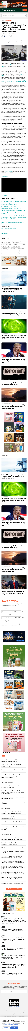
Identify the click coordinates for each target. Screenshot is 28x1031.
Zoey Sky (8, 381)
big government (14, 39)
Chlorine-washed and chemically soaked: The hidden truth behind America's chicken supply (12, 838)
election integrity (19, 40)
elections (3, 41)
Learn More (6, 1027)
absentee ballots (7, 39)
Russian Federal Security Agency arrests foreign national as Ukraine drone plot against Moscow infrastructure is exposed (12, 776)
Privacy (8, 1011)
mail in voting (14, 41)
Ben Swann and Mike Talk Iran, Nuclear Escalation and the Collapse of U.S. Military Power (12, 931)
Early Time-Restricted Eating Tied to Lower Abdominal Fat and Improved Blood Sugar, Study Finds (12, 879)
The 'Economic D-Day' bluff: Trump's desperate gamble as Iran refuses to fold (12, 817)
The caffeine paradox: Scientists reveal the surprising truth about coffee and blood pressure (12, 862)
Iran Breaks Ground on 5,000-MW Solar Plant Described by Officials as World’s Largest (11, 857)
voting (23, 42)
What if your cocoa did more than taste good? (12, 847)
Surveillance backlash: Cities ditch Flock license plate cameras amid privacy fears (12, 884)
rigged (8, 42)
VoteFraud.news (8, 171)
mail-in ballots (20, 41)
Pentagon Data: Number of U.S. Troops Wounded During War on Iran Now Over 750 (12, 760)
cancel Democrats (21, 39)
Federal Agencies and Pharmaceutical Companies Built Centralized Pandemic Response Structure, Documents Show (12, 792)
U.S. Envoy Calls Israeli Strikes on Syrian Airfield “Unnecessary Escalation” (12, 781)
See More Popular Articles (14, 888)
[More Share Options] (11, 36)
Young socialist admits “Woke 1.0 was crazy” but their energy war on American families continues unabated (12, 828)
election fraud (13, 40)
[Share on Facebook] (7, 36)
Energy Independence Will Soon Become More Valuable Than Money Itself (13, 949)
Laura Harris (9, 33)
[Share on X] (9, 36)
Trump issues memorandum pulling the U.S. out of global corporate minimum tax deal (13, 360)
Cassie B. (9, 286)
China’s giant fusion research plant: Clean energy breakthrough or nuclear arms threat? (13, 337)
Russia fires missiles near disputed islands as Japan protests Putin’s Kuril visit (13, 786)
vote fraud (12, 42)
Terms (11, 1011)
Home (2, 20)
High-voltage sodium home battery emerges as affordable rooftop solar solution (12, 843)
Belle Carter (9, 403)
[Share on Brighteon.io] (5, 36)
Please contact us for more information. (9, 625)
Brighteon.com (4, 233)
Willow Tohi (9, 310)
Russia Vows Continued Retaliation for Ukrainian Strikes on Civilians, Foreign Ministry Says (12, 812)
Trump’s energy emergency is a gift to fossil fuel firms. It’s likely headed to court (12, 593)
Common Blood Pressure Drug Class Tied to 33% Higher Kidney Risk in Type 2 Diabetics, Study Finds (13, 873)
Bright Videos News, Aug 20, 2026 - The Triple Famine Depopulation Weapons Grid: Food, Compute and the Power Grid (13, 966)
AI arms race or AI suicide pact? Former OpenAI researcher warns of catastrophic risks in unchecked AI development (14, 313)
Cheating (3, 40)
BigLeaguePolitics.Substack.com (8, 228)
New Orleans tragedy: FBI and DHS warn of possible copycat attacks (13, 383)
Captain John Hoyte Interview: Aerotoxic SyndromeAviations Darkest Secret (12, 974)
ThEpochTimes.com (5, 231)
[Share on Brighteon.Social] (2, 36)
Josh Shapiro (8, 41)
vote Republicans (18, 42)
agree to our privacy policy (11, 1024)
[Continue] (25, 991)
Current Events (8, 20)
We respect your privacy (14, 995)
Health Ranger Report (7, 913)
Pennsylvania (4, 42)
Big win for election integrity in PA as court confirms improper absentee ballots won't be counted (13, 81)
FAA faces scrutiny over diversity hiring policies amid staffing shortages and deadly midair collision (13, 406)
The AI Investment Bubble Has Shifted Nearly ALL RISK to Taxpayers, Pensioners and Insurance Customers (13, 957)
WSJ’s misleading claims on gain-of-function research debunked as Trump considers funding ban (12, 289)
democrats (7, 40)
